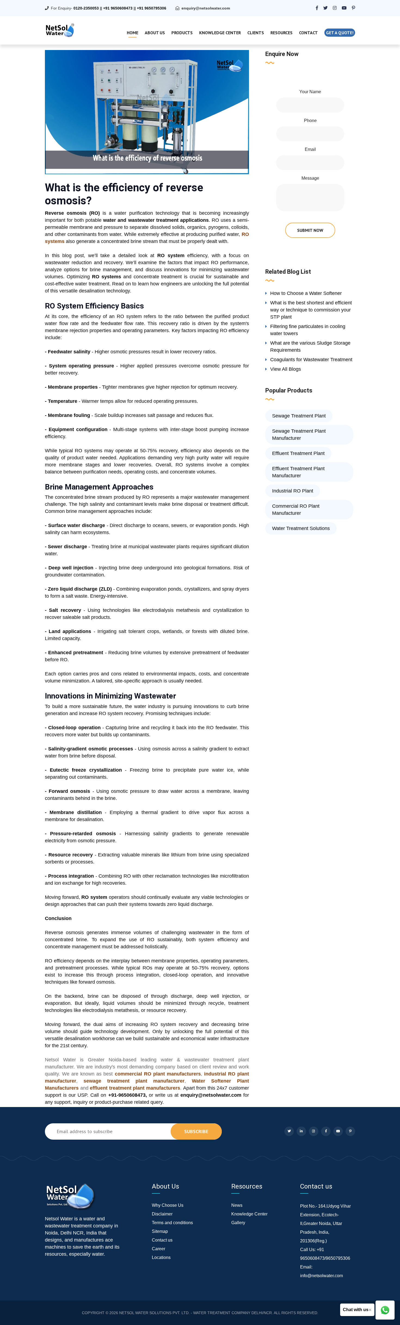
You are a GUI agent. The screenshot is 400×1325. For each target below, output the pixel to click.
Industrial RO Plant (292, 491)
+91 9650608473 (118, 8)
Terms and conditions (172, 1222)
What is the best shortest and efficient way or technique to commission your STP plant (311, 310)
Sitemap (160, 1231)
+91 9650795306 (151, 8)
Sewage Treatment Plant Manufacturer (299, 434)
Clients (255, 32)
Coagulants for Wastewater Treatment (311, 359)
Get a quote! (339, 32)
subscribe (196, 1131)
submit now (310, 230)
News (236, 1205)
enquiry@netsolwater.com (205, 8)
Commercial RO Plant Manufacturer (295, 509)
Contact (308, 32)
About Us (155, 32)
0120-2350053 (86, 8)
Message (310, 178)
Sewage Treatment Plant (299, 416)
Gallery (238, 1222)
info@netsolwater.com (321, 1275)
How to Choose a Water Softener (306, 293)
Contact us (162, 1240)
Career (158, 1248)
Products (182, 32)
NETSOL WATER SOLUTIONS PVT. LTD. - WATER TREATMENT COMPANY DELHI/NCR (195, 1313)
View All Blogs (285, 369)
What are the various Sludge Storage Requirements (310, 346)
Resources (281, 32)
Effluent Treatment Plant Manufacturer (298, 472)
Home (132, 32)
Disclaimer (162, 1214)
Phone (310, 120)
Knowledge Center (220, 32)
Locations (161, 1257)
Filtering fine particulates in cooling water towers (307, 330)
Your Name (310, 91)
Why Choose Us (167, 1205)
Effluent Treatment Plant (298, 453)
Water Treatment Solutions (301, 528)
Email (310, 149)
